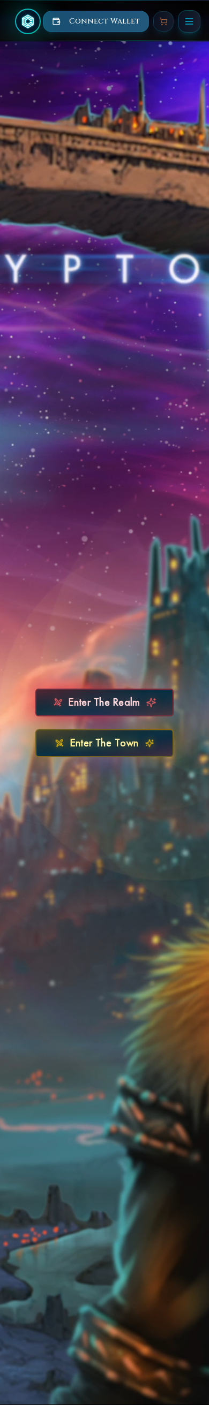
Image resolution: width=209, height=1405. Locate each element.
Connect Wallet (104, 21)
